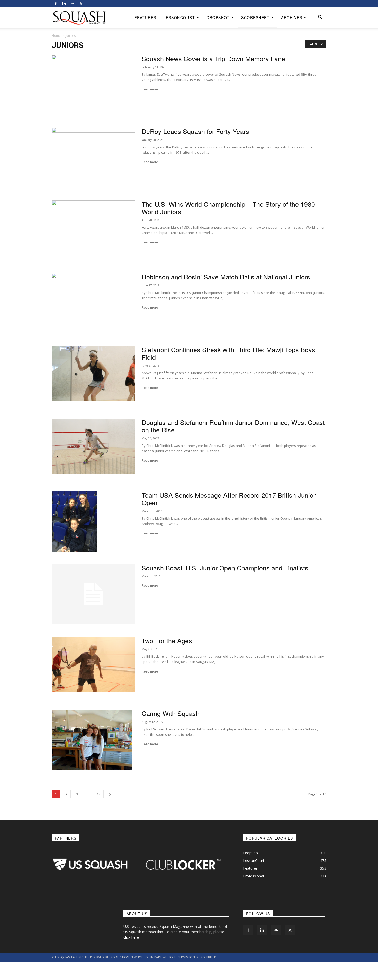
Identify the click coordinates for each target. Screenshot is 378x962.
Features (145, 17)
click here (131, 937)
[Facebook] (55, 3)
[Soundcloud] (72, 3)
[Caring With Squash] (92, 740)
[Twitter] (81, 3)
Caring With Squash (171, 713)
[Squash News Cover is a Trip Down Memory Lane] (93, 85)
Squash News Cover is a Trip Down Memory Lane (213, 58)
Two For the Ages (167, 640)
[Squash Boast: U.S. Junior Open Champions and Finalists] (93, 594)
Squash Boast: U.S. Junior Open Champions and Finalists (225, 567)
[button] (320, 17)
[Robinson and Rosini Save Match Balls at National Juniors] (93, 303)
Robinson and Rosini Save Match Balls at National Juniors (226, 276)
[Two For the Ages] (93, 664)
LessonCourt (179, 17)
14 (99, 794)
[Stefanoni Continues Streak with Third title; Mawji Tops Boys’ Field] (93, 373)
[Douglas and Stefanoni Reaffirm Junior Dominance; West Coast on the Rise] (93, 446)
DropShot (218, 17)
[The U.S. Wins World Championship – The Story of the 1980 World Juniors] (93, 230)
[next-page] (110, 794)
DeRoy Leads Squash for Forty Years (195, 131)
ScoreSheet (255, 17)
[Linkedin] (64, 3)
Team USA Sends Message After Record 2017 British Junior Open (229, 498)
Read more (150, 89)
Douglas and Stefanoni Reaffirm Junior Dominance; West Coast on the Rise (233, 426)
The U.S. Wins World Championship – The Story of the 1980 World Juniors (228, 207)
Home (56, 35)
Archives (291, 17)
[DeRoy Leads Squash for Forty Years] (93, 158)
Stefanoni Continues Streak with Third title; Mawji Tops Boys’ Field (229, 353)
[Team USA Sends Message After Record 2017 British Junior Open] (74, 521)
